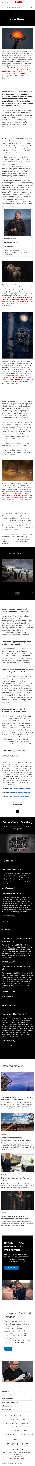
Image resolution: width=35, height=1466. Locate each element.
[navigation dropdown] (31, 2)
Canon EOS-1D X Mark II (18, 378)
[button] (32, 593)
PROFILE (17, 15)
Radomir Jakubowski (17, 1458)
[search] (7, 2)
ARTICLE (3, 1094)
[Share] (17, 811)
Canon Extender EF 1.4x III (18, 74)
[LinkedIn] (17, 1444)
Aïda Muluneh (17, 1456)
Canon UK (16, 1440)
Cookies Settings (27, 1434)
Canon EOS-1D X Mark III (13, 70)
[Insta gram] (13, 1444)
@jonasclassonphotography (20, 789)
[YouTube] (27, 1444)
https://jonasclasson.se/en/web (20, 797)
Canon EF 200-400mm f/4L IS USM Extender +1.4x (17, 71)
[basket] (3, 2)
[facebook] (8, 1444)
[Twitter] (22, 1444)
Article (3, 1174)
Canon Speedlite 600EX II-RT (14, 1014)
